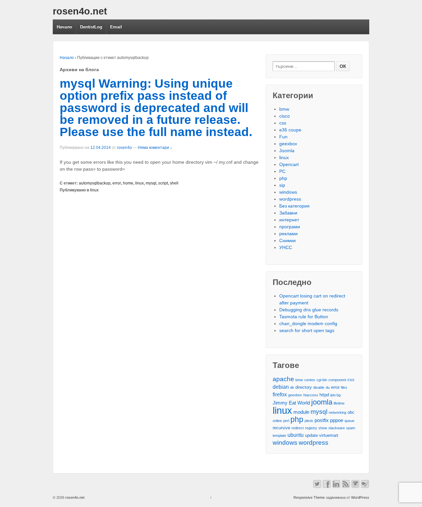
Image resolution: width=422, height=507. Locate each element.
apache (283, 379)
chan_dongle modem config (308, 323)
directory (303, 387)
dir (292, 387)
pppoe (336, 420)
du (328, 387)
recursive (281, 427)
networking (337, 412)
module (301, 412)
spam (350, 428)
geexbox (288, 143)
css (282, 123)
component (337, 380)
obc (350, 412)
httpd (324, 394)
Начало (64, 26)
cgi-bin (321, 380)
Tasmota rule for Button (303, 316)
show (322, 428)
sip (282, 185)
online (277, 421)
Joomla (286, 150)
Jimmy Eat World (291, 403)
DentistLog (91, 26)
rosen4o (124, 147)
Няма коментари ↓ (155, 147)
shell (174, 183)
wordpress (290, 199)
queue (349, 421)
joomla (321, 402)
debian (281, 387)
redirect (297, 428)
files (344, 387)
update (311, 435)
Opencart (289, 164)
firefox (280, 394)
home (128, 183)
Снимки (287, 240)
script (163, 183)
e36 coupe (290, 129)
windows (288, 192)
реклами (288, 233)
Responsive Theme (309, 497)
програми (289, 226)
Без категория (294, 206)
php (283, 178)
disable (318, 387)
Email (116, 26)
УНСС (285, 247)
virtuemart (328, 435)
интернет (289, 219)
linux (139, 183)
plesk (309, 421)
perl (286, 421)
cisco (284, 116)
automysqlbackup (94, 183)
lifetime (339, 403)
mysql (151, 183)
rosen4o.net (80, 11)
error (116, 183)
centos (309, 380)
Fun (283, 136)
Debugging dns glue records (308, 309)
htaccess (310, 395)
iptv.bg (335, 395)
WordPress (360, 497)
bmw (284, 109)
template (279, 435)
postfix (322, 420)
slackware (336, 428)
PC (282, 171)
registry (311, 428)
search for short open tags (306, 330)
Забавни (288, 212)
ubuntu (295, 435)
